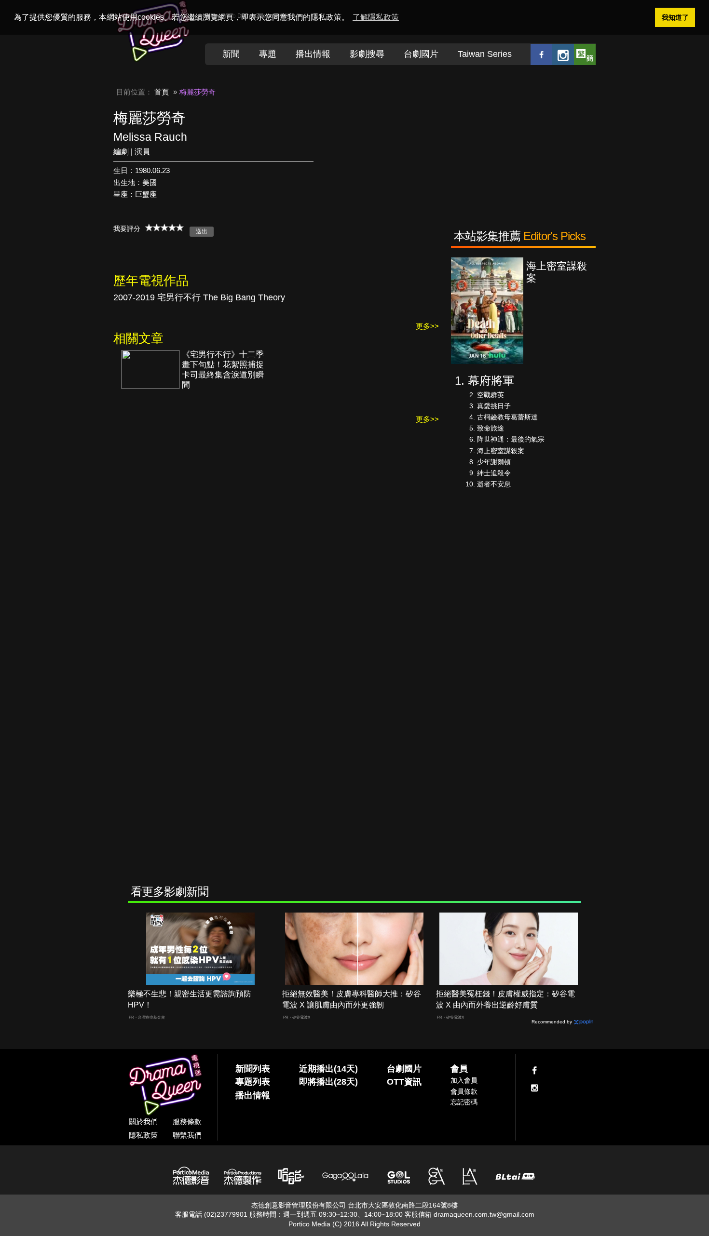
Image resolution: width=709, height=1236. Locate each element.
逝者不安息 (494, 484)
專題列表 (252, 1082)
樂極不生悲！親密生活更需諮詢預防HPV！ (189, 999)
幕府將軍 (491, 380)
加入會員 (463, 1080)
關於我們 (143, 1121)
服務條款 (187, 1121)
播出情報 (313, 54)
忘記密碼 (463, 1102)
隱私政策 (143, 1135)
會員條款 (463, 1091)
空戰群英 (490, 395)
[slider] (164, 227)
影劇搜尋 (367, 54)
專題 (267, 54)
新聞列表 (252, 1069)
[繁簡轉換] (585, 54)
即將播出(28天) (328, 1082)
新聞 (231, 54)
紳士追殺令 (494, 473)
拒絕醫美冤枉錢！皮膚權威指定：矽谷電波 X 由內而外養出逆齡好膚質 (505, 999)
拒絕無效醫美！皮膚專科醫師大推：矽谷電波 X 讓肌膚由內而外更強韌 (351, 999)
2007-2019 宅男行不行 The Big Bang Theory (199, 297)
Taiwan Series (485, 54)
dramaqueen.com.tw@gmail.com (484, 1214)
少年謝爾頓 (494, 462)
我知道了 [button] (675, 17)
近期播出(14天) (328, 1069)
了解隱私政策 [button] (376, 17)
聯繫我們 (187, 1135)
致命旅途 (490, 428)
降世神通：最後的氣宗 (511, 439)
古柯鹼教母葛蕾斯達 (507, 417)
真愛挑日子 (494, 406)
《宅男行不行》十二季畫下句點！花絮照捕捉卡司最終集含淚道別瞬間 (223, 370)
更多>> (427, 326)
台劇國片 (421, 54)
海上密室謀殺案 (500, 451)
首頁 (161, 92)
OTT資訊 (404, 1082)
